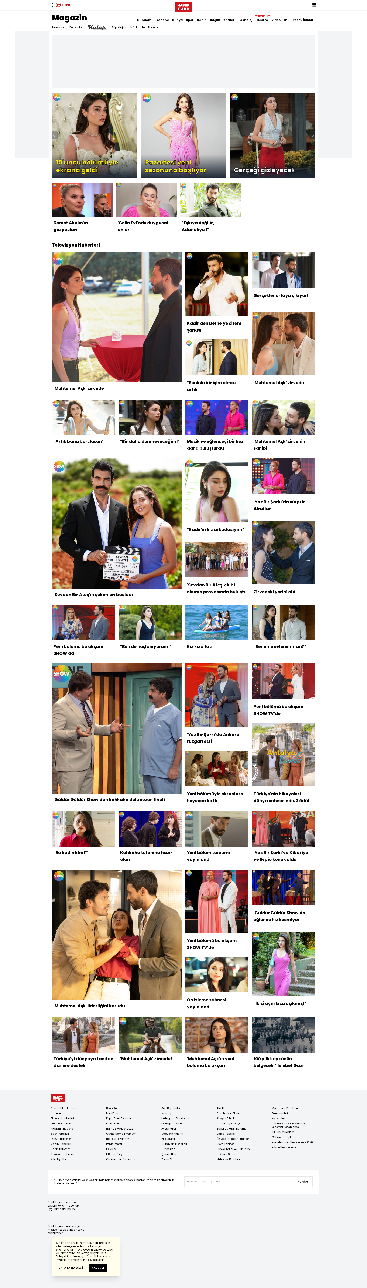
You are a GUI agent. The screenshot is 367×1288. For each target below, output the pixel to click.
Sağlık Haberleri (61, 1144)
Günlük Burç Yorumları (120, 1159)
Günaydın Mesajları (174, 1144)
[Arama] (53, 5)
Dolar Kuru (112, 1108)
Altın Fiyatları (59, 1159)
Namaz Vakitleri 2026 (119, 1128)
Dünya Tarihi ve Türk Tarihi (233, 1149)
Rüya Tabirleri (225, 1144)
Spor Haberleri (60, 1133)
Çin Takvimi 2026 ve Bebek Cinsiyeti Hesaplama (289, 1125)
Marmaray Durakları (285, 1108)
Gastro (262, 20)
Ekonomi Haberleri (62, 1118)
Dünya (177, 20)
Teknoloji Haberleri (62, 1154)
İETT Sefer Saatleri (283, 1132)
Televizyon (58, 27)
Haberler (56, 1113)
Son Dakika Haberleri (64, 1108)
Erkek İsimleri (280, 1113)
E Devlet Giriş (114, 1154)
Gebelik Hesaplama (284, 1137)
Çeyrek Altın (168, 1154)
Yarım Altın (168, 1159)
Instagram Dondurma (175, 1118)
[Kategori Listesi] (314, 5)
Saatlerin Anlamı (172, 1133)
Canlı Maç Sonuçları (230, 1123)
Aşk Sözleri (168, 1139)
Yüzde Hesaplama (284, 1147)
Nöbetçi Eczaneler (117, 1139)
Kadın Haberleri (61, 1149)
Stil (286, 20)
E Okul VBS (112, 1149)
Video (276, 20)
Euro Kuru (112, 1113)
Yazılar (229, 20)
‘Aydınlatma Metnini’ (69, 1260)
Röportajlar (119, 27)
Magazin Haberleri (62, 1128)
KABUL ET (98, 1267)
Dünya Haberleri (61, 1139)
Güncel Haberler (61, 1123)
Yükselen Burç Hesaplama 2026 (292, 1142)
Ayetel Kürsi (168, 1128)
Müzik (133, 27)
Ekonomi (162, 20)
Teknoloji (245, 20)
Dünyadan (76, 27)
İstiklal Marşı (114, 1144)
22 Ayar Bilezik (225, 1118)
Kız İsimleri (278, 1118)
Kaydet (303, 1182)
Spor (190, 20)
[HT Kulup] (97, 27)
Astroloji (166, 1113)
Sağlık (215, 20)
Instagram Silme (172, 1123)
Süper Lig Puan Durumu (232, 1128)
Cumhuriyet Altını (228, 1113)
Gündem (144, 20)
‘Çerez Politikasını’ (97, 1256)
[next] (313, 135)
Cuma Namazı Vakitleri (121, 1133)
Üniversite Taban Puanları (233, 1139)
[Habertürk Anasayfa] (183, 6)
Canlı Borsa (113, 1123)
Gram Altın (168, 1149)
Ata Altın (222, 1108)
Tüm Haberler (150, 27)
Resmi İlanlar (303, 20)
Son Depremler (170, 1108)
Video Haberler (226, 1133)
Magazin (69, 17)
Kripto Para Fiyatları (118, 1118)
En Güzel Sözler (226, 1154)
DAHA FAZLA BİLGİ (70, 1267)
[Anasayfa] (58, 1098)
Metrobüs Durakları (229, 1159)
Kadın (202, 20)
